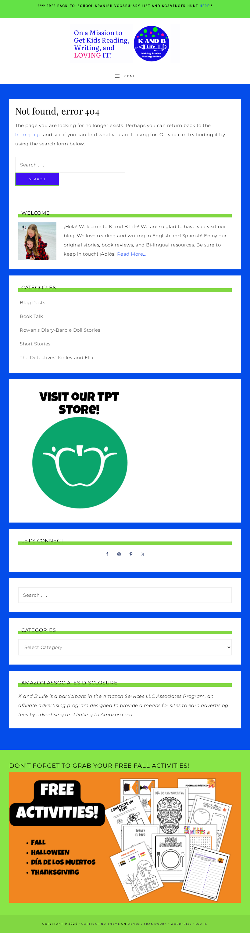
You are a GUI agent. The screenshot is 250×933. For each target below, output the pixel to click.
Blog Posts (32, 302)
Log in (201, 924)
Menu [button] (129, 76)
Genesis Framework (147, 924)
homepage (28, 134)
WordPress (181, 924)
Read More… (131, 254)
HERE (204, 6)
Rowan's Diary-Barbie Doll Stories (60, 330)
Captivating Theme (100, 924)
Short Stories (35, 344)
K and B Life (125, 43)
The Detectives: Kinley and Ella (57, 357)
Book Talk (31, 316)
